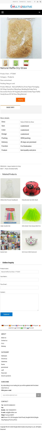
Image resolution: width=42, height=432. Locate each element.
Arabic (25, 328)
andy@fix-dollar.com (11, 412)
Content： (3, 292)
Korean (18, 328)
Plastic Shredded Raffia (11, 168)
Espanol (13, 325)
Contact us (4, 340)
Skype (40, 1)
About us (3, 337)
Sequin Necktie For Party (14, 166)
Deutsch (6, 325)
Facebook (35, 1)
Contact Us (22, 1)
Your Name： (4, 276)
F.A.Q (2, 343)
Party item (4, 373)
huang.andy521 (9, 415)
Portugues (35, 325)
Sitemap (3, 346)
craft (2, 370)
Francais (20, 325)
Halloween (4, 356)
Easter (3, 364)
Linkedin (37, 1)
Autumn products (6, 376)
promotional (4, 367)
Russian (31, 328)
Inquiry (29, 1)
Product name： (4, 268)
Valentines (4, 361)
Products (11, 77)
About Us (15, 1)
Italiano (27, 325)
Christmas (4, 358)
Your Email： (4, 284)
